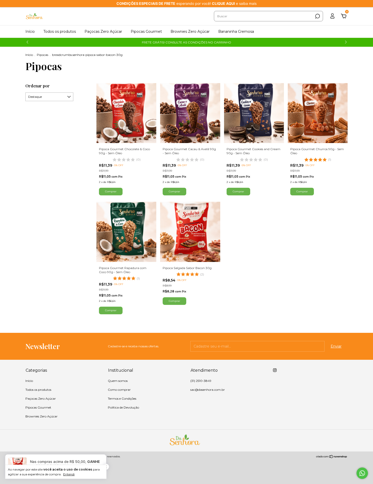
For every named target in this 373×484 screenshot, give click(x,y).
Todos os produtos (59, 31)
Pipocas (42, 55)
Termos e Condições (122, 398)
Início (30, 31)
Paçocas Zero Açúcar (103, 31)
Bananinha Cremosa (236, 31)
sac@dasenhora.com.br (207, 390)
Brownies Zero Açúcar (190, 31)
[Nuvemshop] (332, 457)
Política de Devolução (123, 407)
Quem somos (118, 381)
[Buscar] (317, 16)
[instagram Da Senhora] (275, 370)
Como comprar (119, 390)
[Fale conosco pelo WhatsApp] (362, 473)
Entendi (69, 474)
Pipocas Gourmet (146, 31)
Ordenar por (37, 85)
